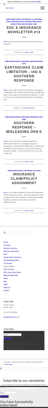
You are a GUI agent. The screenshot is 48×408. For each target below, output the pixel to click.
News (6, 278)
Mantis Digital (8, 364)
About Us (7, 287)
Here (5, 41)
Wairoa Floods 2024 (11, 275)
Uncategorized (26, 24)
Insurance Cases (36, 117)
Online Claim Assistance (13, 257)
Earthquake (26, 19)
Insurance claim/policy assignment (24, 178)
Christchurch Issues (13, 19)
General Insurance (10, 248)
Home (6, 242)
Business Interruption (11, 251)
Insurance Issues (17, 22)
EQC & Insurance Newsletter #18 (24, 29)
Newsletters (16, 24)
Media (39, 22)
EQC (32, 19)
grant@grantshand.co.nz (11, 317)
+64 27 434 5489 (36, 1)
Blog (5, 281)
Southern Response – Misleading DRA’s (24, 127)
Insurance (7, 245)
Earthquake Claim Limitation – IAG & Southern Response (24, 74)
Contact (6, 290)
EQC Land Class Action (12, 272)
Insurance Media (31, 22)
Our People (8, 263)
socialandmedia (29, 108)
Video (35, 24)
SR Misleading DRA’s (11, 260)
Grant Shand (29, 52)
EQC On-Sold (9, 269)
